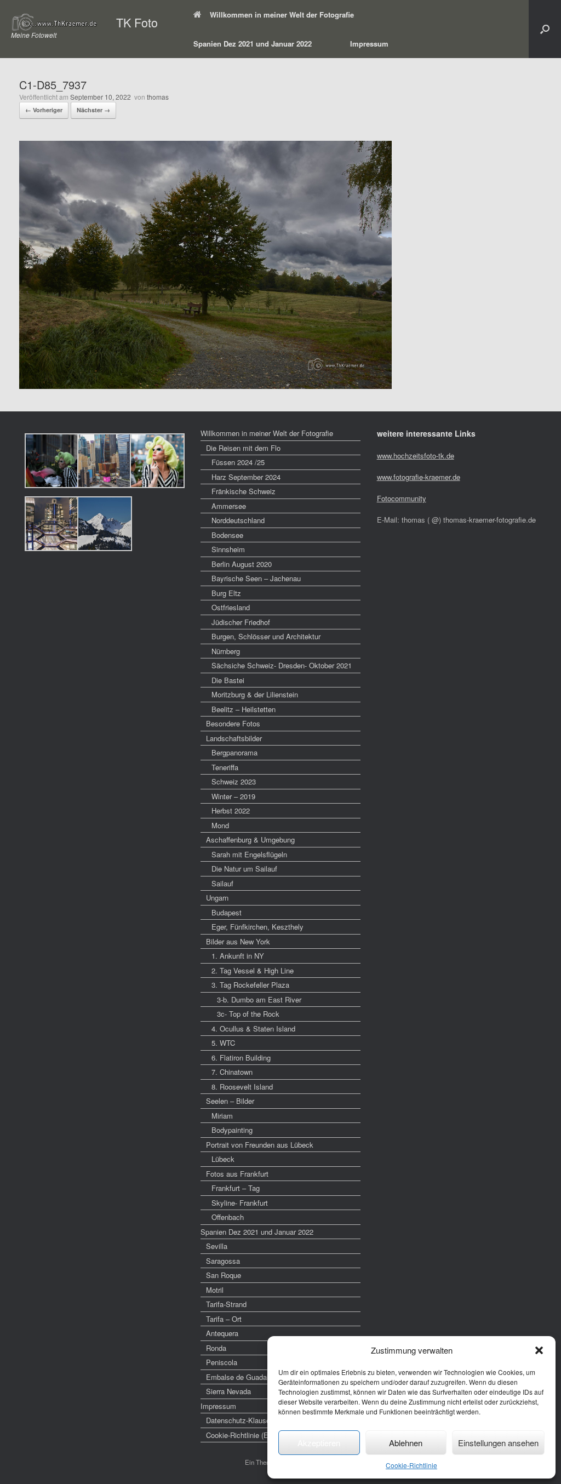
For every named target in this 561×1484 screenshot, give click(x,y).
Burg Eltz (226, 593)
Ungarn (217, 897)
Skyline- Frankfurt (239, 1202)
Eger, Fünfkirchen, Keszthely (257, 926)
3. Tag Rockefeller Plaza (250, 984)
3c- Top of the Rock (248, 1014)
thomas (158, 96)
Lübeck (222, 1159)
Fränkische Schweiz (243, 491)
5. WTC (223, 1043)
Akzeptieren (318, 1442)
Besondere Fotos (233, 723)
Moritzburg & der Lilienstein (254, 694)
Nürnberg (225, 651)
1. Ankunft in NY (237, 955)
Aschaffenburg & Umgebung (250, 839)
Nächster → (93, 110)
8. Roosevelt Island (242, 1086)
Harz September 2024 (245, 477)
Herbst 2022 (230, 810)
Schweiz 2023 (233, 781)
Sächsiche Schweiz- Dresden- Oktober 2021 (281, 665)
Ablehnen (405, 1442)
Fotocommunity (401, 498)
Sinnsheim (228, 549)
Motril (215, 1290)
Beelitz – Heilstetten (243, 709)
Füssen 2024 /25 (238, 462)
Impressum (369, 43)
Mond (220, 825)
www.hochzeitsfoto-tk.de (415, 455)
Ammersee (228, 506)
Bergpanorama (234, 752)
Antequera (222, 1333)
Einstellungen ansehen (498, 1442)
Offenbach (227, 1217)
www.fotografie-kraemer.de (418, 477)
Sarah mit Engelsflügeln (249, 854)
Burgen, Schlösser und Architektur (265, 636)
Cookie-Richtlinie (411, 1465)
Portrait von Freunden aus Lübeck (259, 1144)
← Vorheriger (43, 110)
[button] (539, 1350)
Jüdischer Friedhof (240, 622)
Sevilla (216, 1246)
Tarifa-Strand (226, 1304)
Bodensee (227, 535)
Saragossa (223, 1261)
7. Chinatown (232, 1072)
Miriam (222, 1115)
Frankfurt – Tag (235, 1188)
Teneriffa (224, 767)
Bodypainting (232, 1130)
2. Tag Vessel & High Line (252, 970)
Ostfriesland (230, 607)
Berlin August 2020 (241, 564)
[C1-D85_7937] (205, 385)
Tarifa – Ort (224, 1319)
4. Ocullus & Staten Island (253, 1028)
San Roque (223, 1275)
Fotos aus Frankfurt (237, 1173)
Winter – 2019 (233, 796)
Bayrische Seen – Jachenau (256, 578)
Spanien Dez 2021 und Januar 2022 (252, 43)
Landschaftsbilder (234, 738)
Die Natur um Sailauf (244, 868)
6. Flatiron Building (241, 1057)
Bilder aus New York (238, 941)
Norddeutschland (238, 520)
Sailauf (222, 883)
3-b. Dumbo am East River (259, 999)
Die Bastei (227, 680)
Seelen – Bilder (230, 1101)
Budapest (226, 912)
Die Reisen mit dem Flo (243, 448)
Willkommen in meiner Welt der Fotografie (282, 14)
